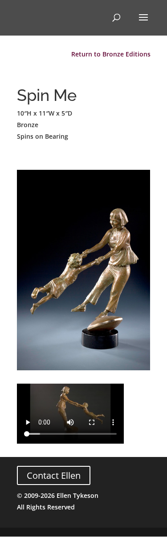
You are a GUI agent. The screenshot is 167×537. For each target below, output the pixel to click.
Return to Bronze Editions (111, 54)
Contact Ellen (54, 475)
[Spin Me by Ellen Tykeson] (84, 370)
